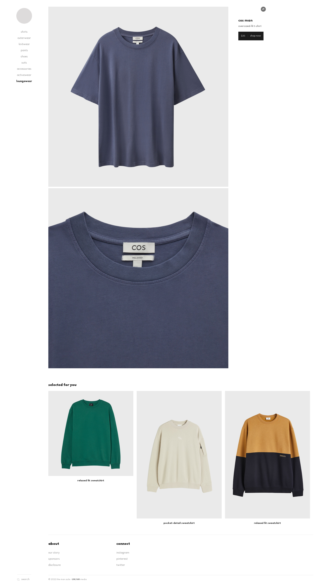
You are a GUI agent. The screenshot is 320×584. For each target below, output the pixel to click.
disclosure (54, 565)
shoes (24, 56)
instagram (122, 552)
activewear (24, 75)
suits (24, 63)
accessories (24, 69)
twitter (120, 565)
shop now (251, 36)
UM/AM (76, 579)
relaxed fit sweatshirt (90, 480)
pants (24, 50)
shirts (24, 32)
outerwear (24, 38)
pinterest (122, 559)
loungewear (24, 81)
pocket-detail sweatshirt (179, 523)
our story (54, 552)
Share (263, 9)
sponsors (54, 559)
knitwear (24, 44)
